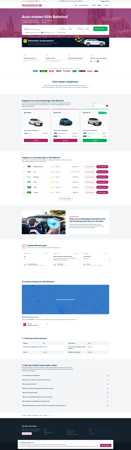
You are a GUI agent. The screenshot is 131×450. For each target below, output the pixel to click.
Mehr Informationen (90, 166)
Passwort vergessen (70, 430)
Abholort (26, 28)
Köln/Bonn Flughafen (32, 324)
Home (25, 415)
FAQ (76, 5)
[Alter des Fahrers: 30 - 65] (42, 32)
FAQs (45, 430)
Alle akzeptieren (106, 445)
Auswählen (35, 140)
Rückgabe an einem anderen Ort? (32, 32)
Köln (40, 415)
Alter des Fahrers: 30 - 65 (48, 32)
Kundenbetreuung (83, 5)
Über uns (46, 429)
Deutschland (35, 415)
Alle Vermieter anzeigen (65, 198)
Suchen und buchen (102, 166)
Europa (29, 415)
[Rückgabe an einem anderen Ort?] (24, 32)
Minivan (45, 434)
